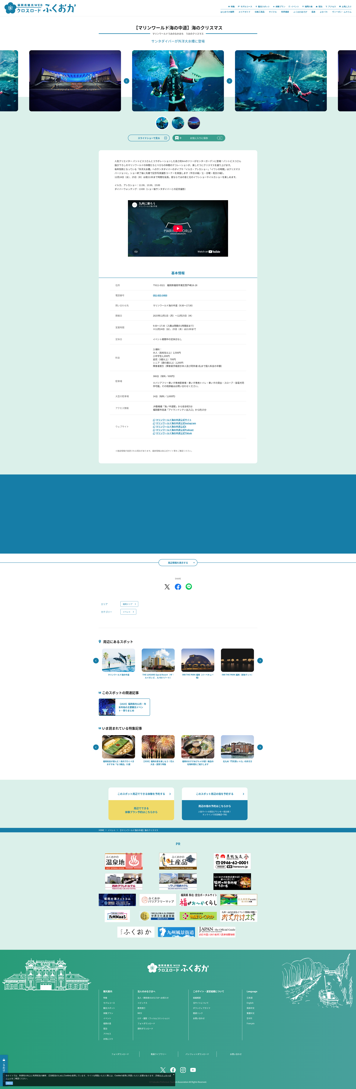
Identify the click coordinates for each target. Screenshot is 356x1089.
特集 (105, 997)
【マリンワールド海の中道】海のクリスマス (138, 830)
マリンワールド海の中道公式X (171, 426)
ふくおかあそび (300, 12)
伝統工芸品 (259, 12)
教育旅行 (141, 1008)
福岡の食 (107, 1023)
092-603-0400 (160, 295)
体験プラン (108, 1013)
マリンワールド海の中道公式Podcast (175, 429)
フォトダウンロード (146, 1023)
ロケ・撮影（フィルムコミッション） (154, 1018)
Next (229, 81)
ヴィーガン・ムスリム (342, 12)
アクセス (107, 1033)
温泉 (313, 12)
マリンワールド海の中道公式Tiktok (174, 433)
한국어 (249, 1018)
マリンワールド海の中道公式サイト (173, 419)
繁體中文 (250, 1013)
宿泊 (105, 1028)
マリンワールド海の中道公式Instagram (176, 423)
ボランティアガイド (201, 1008)
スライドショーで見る (149, 138)
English (250, 1002)
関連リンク (198, 1013)
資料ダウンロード (145, 1028)
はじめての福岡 (227, 12)
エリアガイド (244, 12)
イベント (127, 611)
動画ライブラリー (158, 1054)
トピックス (142, 1002)
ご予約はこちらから (4, 1072)
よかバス (324, 12)
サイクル (273, 12)
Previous (126, 81)
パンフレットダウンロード (197, 1054)
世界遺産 (285, 12)
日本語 (250, 997)
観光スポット (109, 1008)
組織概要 (197, 997)
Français (250, 1023)
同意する (9, 1083)
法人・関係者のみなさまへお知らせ (153, 997)
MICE (140, 1013)
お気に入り (108, 1038)
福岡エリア (128, 604)
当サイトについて (201, 1002)
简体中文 (250, 1008)
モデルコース (109, 1002)
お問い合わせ (199, 1018)
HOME (101, 830)
